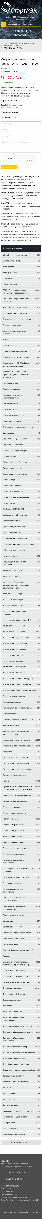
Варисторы (21, 345)
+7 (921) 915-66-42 (21, 30)
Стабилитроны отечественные (21, 976)
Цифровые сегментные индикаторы (21, 1111)
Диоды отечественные (21, 485)
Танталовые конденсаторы (21, 988)
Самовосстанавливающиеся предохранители (21, 899)
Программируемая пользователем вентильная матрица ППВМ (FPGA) (21, 788)
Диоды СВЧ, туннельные (21, 491)
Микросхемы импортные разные (21, 740)
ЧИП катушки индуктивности (21, 1116)
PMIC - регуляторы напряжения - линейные (21, 300)
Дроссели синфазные (21, 532)
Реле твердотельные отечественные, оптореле (21, 870)
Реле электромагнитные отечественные (21, 890)
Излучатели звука (21, 556)
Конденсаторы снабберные (21, 666)
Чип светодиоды (21, 1128)
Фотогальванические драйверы (21, 1081)
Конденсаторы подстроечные (21, 643)
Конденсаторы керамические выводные (21, 612)
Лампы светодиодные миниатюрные (21, 719)
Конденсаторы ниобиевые (21, 625)
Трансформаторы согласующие (21, 1064)
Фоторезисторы (21, 1099)
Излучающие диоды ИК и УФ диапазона (21, 563)
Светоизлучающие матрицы (21, 938)
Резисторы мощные (21, 818)
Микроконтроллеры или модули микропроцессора (21, 732)
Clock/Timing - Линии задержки (21, 255)
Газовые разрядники (21, 389)
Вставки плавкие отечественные (21, 357)
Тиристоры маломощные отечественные (21, 1019)
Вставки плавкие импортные (21, 351)
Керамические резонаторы (21, 605)
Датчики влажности (21, 403)
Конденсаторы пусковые (21, 655)
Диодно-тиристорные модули (21, 450)
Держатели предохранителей (21, 438)
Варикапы (21, 339)
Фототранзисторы (21, 1105)
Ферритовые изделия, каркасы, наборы (21, 1070)
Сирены (21, 956)
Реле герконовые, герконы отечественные (21, 861)
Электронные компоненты (13, 248)
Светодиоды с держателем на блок (21, 932)
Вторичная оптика (21, 383)
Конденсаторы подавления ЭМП (21, 637)
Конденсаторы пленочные (21, 631)
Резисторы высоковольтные (21, 813)
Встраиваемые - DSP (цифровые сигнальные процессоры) (21, 364)
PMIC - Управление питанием (21, 307)
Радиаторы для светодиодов (21, 801)
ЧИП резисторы (21, 1122)
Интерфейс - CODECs (21, 576)
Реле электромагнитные (21, 883)
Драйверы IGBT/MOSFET (21, 509)
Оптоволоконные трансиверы (21, 757)
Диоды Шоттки (21, 503)
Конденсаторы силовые (21, 661)
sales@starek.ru (21, 34)
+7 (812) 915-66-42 (15, 1172)
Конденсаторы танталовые (21, 672)
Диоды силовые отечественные (21, 497)
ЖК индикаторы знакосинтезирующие (21, 544)
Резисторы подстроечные (21, 830)
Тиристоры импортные (21, 1011)
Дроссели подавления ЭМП (21, 526)
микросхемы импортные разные (12, 45)
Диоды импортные (21, 479)
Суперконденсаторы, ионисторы (21, 982)
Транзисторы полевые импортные (21, 1046)
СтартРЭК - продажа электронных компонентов (17, 43)
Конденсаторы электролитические (21, 684)
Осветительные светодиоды (21, 775)
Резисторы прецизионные (21, 842)
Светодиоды (21, 921)
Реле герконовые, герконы (21, 854)
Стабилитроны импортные (21, 970)
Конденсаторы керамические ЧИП (21, 620)
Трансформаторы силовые (21, 1058)
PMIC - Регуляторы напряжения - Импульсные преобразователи (21, 291)
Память (21, 781)
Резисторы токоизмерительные (21, 848)
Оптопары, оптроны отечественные (21, 769)
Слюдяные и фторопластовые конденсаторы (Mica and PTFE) (21, 963)
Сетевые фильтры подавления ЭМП (21, 950)
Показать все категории (21, 1142)
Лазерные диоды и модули (21, 696)
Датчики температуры (21, 421)
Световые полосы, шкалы (21, 915)
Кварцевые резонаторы (21, 599)
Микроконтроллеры (21, 725)
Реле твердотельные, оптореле (21, 877)
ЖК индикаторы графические (21, 538)
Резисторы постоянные (21, 836)
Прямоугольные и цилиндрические (21, 795)
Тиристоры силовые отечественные (21, 1026)
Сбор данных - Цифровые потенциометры (21, 908)
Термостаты (21, 1005)
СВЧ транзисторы (21, 944)
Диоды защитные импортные (21, 474)
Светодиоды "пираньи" (21, 926)
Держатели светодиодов (21, 444)
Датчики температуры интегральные (21, 427)
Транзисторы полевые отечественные (21, 1052)
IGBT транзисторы (21, 272)
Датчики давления (21, 409)
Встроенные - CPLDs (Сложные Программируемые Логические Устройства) (21, 374)
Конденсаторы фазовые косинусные (21, 678)
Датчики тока (21, 433)
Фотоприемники (21, 1093)
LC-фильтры (21, 278)
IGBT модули (21, 266)
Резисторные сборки (21, 807)
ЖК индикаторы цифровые (21, 550)
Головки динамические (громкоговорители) (21, 396)
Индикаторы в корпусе (21, 570)
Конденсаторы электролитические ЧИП (21, 690)
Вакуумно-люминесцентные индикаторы (21, 332)
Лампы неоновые (21, 713)
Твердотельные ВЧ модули (21, 994)
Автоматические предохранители (21, 319)
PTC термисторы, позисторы (21, 313)
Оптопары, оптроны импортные (21, 763)
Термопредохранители (21, 1000)
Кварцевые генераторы (21, 593)
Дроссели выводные (21, 520)
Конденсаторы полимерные (21, 649)
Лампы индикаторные (21, 702)
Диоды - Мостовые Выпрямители (21, 462)
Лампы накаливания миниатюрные (21, 708)
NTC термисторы (21, 284)
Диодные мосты (21, 456)
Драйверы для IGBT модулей (21, 515)
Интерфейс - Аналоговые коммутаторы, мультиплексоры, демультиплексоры (21, 585)
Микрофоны (21, 751)
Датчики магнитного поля (21, 415)
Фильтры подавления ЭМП (21, 1076)
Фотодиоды (21, 1087)
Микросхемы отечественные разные (21, 745)
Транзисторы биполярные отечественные (21, 1039)
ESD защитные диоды (21, 260)
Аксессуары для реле (21, 325)
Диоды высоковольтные (21, 468)
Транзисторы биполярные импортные (21, 1032)
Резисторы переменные (21, 824)
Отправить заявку (8, 167)
